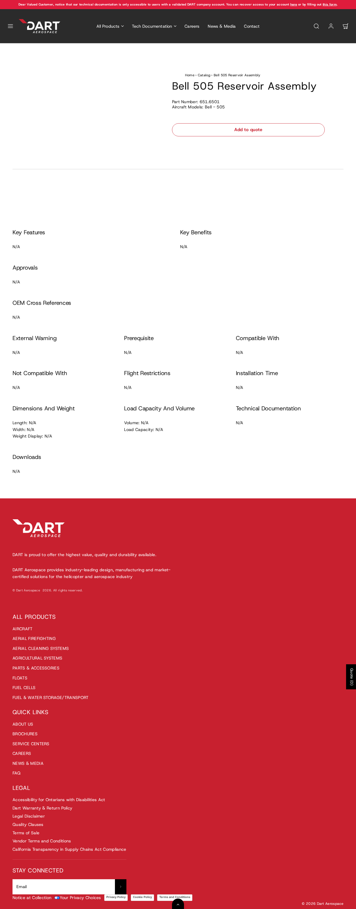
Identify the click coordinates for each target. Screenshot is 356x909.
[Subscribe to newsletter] (120, 886)
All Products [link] (108, 26)
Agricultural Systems (37, 658)
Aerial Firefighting (34, 638)
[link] (331, 26)
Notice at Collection (32, 897)
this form (330, 4)
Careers (192, 26)
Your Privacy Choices (80, 897)
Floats (20, 678)
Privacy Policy (116, 897)
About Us (23, 724)
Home (189, 75)
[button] (10, 26)
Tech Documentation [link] (152, 26)
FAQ (17, 773)
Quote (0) (351, 676)
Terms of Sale (26, 833)
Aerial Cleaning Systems (41, 648)
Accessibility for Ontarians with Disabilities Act (59, 799)
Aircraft (23, 629)
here (293, 4)
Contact (252, 26)
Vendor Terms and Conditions (42, 841)
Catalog (204, 75)
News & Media (222, 26)
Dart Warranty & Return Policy (42, 808)
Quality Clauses (28, 824)
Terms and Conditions (174, 897)
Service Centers (31, 744)
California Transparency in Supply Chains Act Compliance (69, 849)
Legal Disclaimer (29, 816)
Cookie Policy (142, 897)
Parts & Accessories (36, 668)
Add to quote (248, 129)
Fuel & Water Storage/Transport (51, 697)
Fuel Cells (24, 687)
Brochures (25, 734)
